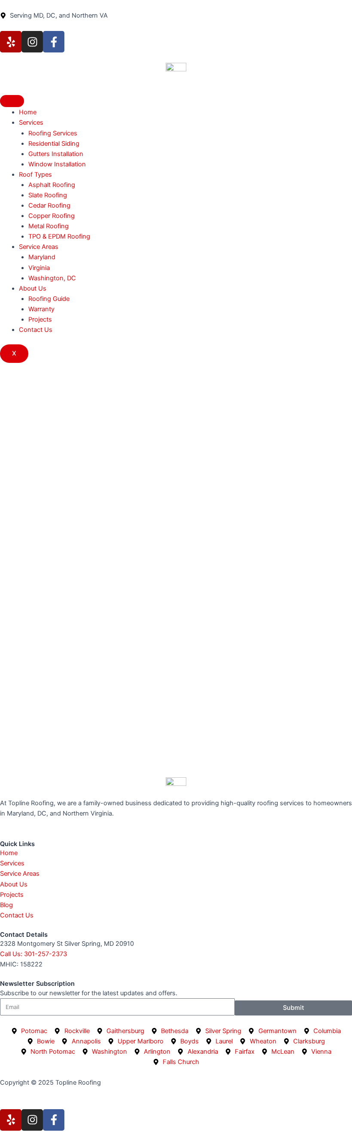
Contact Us (35, 330)
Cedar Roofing (49, 205)
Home (27, 112)
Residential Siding (53, 143)
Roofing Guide (49, 299)
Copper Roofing (51, 216)
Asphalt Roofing (51, 185)
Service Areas (38, 247)
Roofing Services (52, 133)
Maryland (41, 257)
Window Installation (57, 164)
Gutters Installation (55, 154)
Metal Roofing (48, 226)
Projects (40, 319)
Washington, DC (52, 278)
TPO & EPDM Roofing (59, 236)
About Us (32, 288)
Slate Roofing (47, 195)
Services (31, 122)
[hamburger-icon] (12, 101)
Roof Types (35, 174)
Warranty (41, 309)
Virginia (39, 268)
